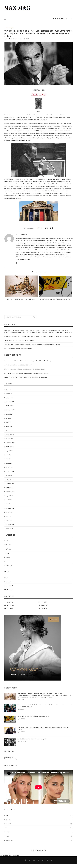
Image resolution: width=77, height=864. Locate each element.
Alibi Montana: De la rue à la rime (22, 365)
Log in (6, 578)
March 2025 (9, 430)
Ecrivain (8, 545)
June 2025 (8, 422)
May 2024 (8, 459)
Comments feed (8, 586)
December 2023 (10, 479)
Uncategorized (9, 565)
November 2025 (10, 402)
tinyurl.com (7, 361)
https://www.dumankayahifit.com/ (13, 369)
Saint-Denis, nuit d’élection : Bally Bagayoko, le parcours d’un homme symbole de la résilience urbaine (32, 344)
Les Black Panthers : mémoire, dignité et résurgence (18, 348)
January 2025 (9, 438)
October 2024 (9, 447)
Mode (7, 553)
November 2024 (10, 443)
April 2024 (9, 463)
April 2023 (9, 500)
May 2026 (8, 389)
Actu (5, 28)
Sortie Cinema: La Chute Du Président (34, 369)
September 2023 (10, 492)
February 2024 (10, 471)
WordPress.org (8, 590)
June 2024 (8, 455)
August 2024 (9, 451)
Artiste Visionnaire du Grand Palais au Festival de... (55, 299)
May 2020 (8, 516)
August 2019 (9, 528)
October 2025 (9, 406)
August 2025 (9, 414)
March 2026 (9, 398)
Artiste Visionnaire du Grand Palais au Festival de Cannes (19, 340)
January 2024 (9, 475)
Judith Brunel (12, 39)
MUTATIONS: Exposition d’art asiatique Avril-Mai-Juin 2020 (32, 373)
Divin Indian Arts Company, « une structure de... (21, 299)
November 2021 (10, 508)
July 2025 (8, 418)
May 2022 (8, 504)
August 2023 (9, 496)
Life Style (8, 549)
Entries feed (7, 582)
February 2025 (10, 434)
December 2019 (10, 520)
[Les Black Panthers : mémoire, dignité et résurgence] (10, 742)
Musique (8, 557)
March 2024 (9, 467)
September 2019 (10, 524)
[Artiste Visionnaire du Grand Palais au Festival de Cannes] (55, 286)
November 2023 (10, 483)
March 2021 (9, 512)
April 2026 (9, 393)
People (11, 28)
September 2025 (10, 410)
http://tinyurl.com (9, 373)
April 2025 (9, 426)
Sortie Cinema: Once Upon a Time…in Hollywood (33, 377)
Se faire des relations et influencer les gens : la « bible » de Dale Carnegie (32, 361)
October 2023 (9, 488)
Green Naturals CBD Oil (10, 377)
